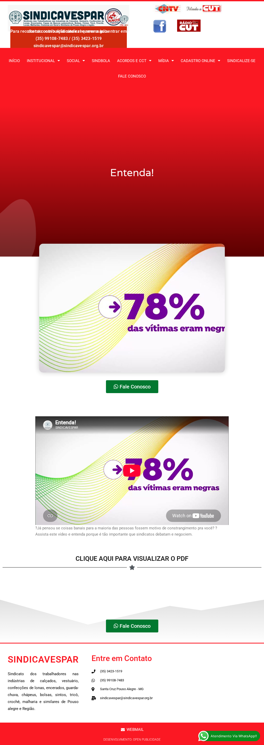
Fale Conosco (132, 76)
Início (14, 60)
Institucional (41, 60)
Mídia (163, 60)
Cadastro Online (198, 60)
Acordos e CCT (131, 60)
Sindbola (101, 60)
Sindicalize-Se (241, 60)
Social (73, 60)
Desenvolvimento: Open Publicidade (132, 739)
